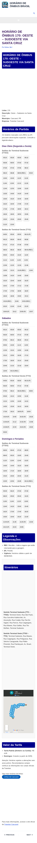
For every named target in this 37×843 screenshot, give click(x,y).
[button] (34, 13)
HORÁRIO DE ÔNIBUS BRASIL (20, 5)
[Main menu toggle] (18, 20)
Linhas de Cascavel (11, 777)
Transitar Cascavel (11, 824)
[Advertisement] (18, 89)
